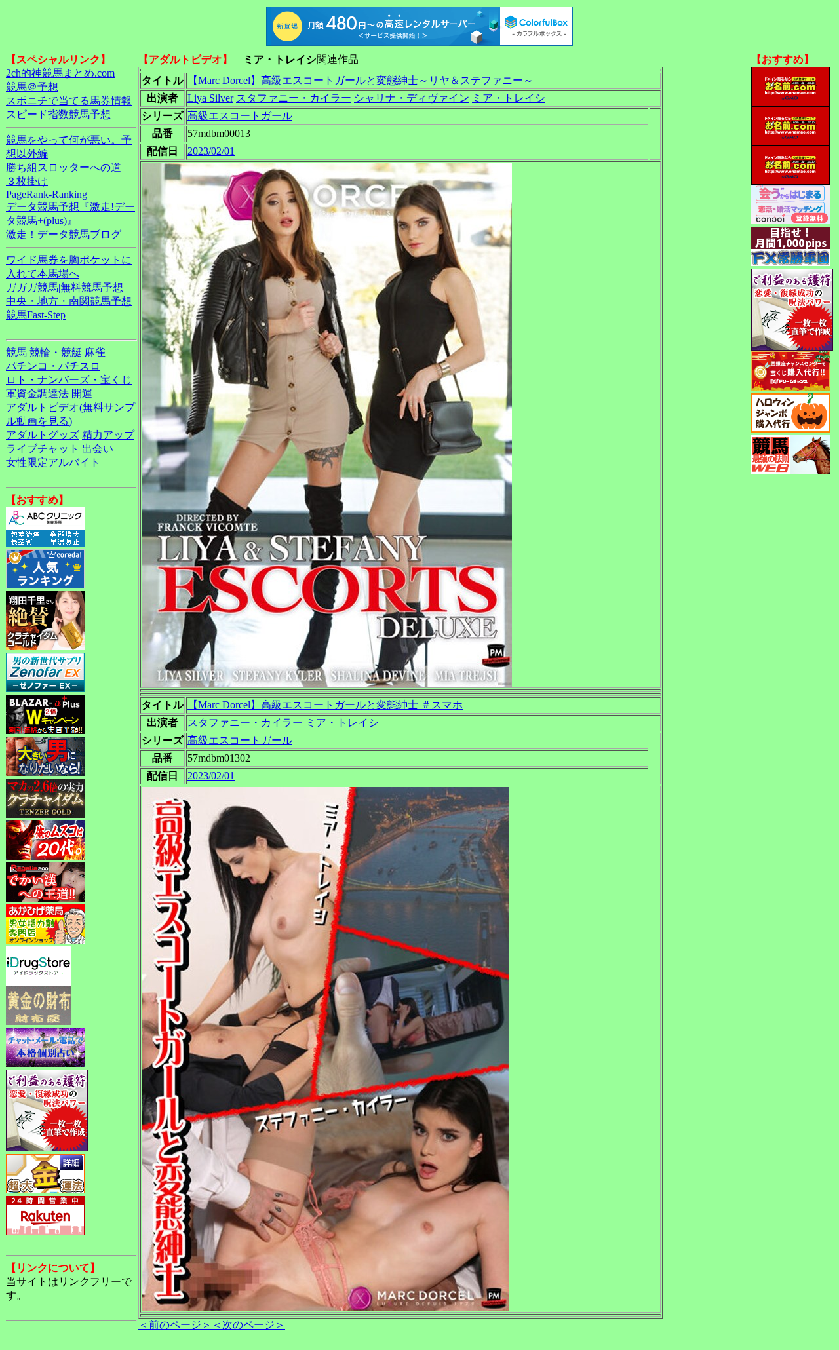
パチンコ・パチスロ (53, 366)
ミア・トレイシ (508, 98)
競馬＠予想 (32, 86)
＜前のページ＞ (175, 1324)
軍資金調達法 (37, 393)
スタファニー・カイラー (293, 98)
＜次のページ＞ (248, 1324)
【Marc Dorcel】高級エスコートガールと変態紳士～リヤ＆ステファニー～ (360, 80)
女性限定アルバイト (53, 462)
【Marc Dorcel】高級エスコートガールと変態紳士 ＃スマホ (325, 704)
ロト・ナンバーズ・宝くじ (69, 379)
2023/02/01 (211, 151)
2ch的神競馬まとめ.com (60, 73)
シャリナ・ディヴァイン (411, 98)
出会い (97, 448)
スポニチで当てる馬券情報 (69, 100)
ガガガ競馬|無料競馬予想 (64, 287)
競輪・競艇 (55, 352)
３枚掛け (27, 181)
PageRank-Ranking (46, 194)
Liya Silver (210, 98)
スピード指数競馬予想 (58, 114)
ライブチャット (42, 448)
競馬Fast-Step (36, 314)
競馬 (16, 352)
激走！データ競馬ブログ (63, 234)
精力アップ (108, 434)
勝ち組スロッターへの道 (63, 167)
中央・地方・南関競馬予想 (69, 301)
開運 (81, 393)
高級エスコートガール (239, 115)
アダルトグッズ (42, 434)
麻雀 (95, 352)
